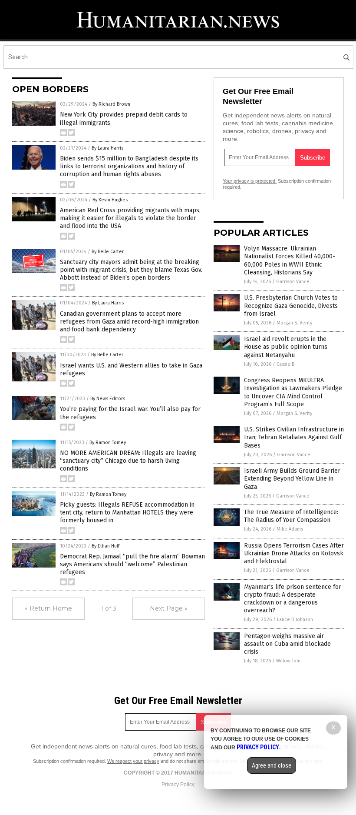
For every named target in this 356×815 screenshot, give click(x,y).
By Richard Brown (111, 104)
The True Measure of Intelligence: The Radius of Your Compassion (291, 516)
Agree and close (271, 765)
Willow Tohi (288, 661)
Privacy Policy (178, 785)
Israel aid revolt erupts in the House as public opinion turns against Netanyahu (285, 346)
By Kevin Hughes (110, 200)
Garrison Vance (293, 281)
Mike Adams (290, 529)
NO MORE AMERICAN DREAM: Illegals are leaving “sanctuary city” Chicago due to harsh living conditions (128, 460)
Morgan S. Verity (294, 323)
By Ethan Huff (105, 546)
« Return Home (48, 608)
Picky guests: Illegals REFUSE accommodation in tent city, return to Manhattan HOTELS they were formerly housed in (127, 512)
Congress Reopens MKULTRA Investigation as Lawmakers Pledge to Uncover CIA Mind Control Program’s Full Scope (293, 392)
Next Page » (169, 608)
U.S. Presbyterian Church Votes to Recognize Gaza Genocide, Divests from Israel (291, 305)
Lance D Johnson (295, 619)
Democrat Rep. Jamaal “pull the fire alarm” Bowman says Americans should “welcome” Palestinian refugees (132, 564)
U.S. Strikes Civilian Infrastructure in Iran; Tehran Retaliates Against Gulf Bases (294, 437)
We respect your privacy (133, 761)
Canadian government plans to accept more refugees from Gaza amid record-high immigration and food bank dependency (129, 321)
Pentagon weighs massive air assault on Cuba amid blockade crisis (287, 643)
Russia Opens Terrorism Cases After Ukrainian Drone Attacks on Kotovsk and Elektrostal (294, 553)
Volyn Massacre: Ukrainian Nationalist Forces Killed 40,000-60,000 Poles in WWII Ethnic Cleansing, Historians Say (289, 260)
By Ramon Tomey (107, 442)
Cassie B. (286, 364)
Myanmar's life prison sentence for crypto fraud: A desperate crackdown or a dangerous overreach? (292, 599)
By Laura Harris (107, 148)
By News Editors (107, 398)
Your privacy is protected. (250, 181)
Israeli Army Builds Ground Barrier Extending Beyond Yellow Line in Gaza (292, 478)
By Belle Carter (108, 251)
